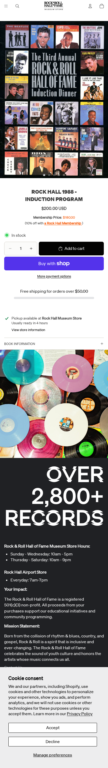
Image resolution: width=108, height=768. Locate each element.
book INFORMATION (19, 344)
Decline (53, 741)
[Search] (17, 6)
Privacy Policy (80, 713)
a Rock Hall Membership (63, 223)
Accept (53, 727)
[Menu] (6, 6)
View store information (28, 330)
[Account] (90, 6)
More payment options (54, 276)
